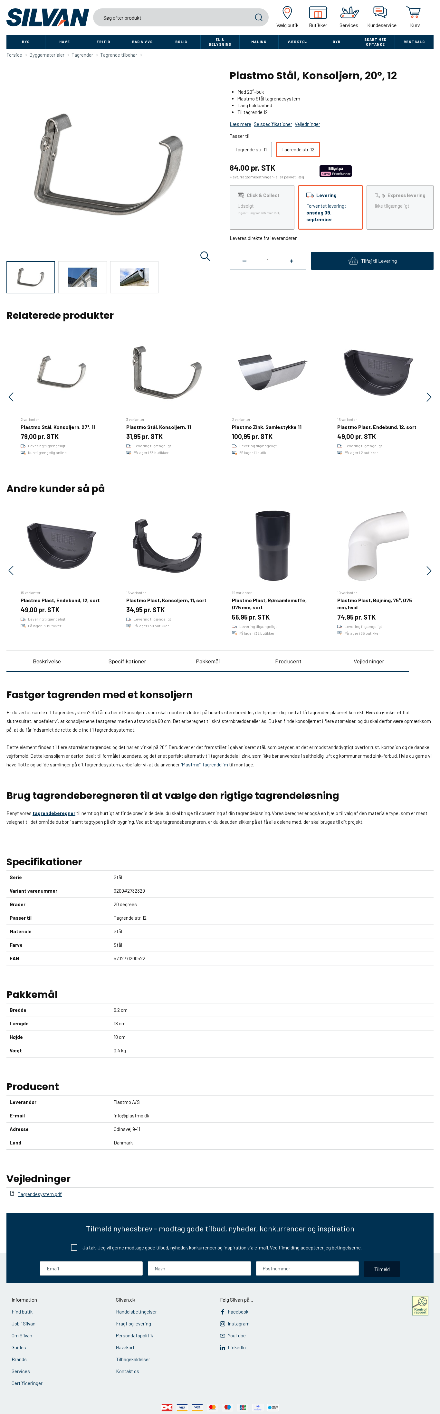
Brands (19, 1359)
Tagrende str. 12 (298, 149)
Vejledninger (369, 661)
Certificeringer (27, 1383)
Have (64, 42)
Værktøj (298, 42)
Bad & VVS (142, 42)
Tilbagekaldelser (133, 1359)
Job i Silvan (23, 1323)
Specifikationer (127, 661)
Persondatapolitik (134, 1335)
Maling (258, 42)
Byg (26, 42)
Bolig (181, 42)
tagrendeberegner (54, 813)
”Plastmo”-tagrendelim (204, 764)
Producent (288, 661)
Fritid (103, 42)
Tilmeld (382, 1269)
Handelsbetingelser (136, 1311)
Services (21, 1371)
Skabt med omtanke (375, 41)
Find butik (22, 1311)
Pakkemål (208, 661)
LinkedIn (237, 1347)
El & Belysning (220, 41)
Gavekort (125, 1347)
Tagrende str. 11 (251, 149)
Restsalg (414, 42)
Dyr (336, 42)
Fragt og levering (133, 1323)
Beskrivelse (47, 661)
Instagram (239, 1323)
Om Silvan (22, 1335)
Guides (19, 1347)
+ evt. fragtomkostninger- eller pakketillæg (267, 177)
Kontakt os (127, 1371)
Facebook (238, 1311)
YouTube (237, 1335)
